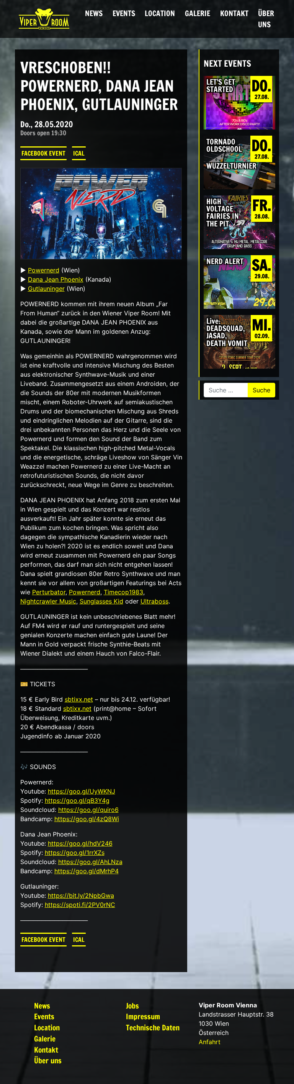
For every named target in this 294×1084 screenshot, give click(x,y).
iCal (79, 153)
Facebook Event (43, 153)
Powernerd (43, 270)
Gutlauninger (46, 288)
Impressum (143, 1016)
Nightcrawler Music (48, 601)
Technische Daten (153, 1027)
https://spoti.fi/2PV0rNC (80, 905)
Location (160, 13)
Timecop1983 (123, 592)
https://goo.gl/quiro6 (88, 809)
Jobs (132, 1005)
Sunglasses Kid (101, 601)
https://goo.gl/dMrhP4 (86, 871)
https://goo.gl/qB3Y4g (77, 800)
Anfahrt (209, 1042)
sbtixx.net (79, 699)
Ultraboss (154, 601)
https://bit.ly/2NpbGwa (81, 895)
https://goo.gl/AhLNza (90, 862)
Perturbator (48, 592)
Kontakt (234, 13)
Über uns (266, 19)
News (94, 13)
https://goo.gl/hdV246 (80, 843)
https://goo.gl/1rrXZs (75, 852)
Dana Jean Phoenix (55, 279)
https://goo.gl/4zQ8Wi (86, 819)
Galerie (197, 13)
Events (124, 13)
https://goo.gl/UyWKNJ (81, 791)
